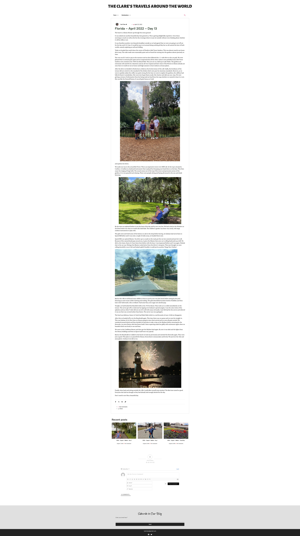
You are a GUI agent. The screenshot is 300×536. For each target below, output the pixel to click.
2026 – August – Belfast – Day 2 (123, 440)
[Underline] (132, 479)
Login (177, 469)
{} (147, 479)
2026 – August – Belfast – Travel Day (176, 440)
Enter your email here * (122, 517)
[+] (149, 479)
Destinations (125, 15)
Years (114, 15)
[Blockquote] (141, 479)
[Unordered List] (139, 479)
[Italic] (130, 479)
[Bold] (128, 479)
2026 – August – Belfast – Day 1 (150, 440)
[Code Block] (143, 479)
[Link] (145, 479)
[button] (185, 15)
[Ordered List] (137, 479)
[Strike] (134, 479)
